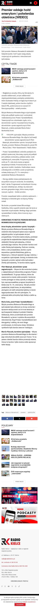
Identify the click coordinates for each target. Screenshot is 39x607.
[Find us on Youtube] (8, 586)
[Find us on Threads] (15, 586)
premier (23, 412)
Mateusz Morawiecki (12, 412)
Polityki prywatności (28, 602)
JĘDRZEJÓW (31, 412)
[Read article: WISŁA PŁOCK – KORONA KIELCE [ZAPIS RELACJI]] (6, 457)
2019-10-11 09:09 (23, 21)
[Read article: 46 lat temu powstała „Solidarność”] (6, 80)
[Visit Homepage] (8, 3)
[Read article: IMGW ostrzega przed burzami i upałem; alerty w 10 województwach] (6, 71)
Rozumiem (20, 604)
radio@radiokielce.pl (8, 559)
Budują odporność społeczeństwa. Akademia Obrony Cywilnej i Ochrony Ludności (24, 449)
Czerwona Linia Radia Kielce (10, 566)
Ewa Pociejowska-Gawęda (9, 21)
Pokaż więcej (20, 86)
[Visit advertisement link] (20, 495)
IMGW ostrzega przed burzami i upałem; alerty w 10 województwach (23, 71)
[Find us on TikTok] (19, 586)
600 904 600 (24, 566)
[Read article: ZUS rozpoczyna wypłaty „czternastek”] (6, 473)
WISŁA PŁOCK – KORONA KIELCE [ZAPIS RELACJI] (21, 456)
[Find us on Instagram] (5, 586)
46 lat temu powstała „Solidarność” (20, 78)
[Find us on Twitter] (12, 586)
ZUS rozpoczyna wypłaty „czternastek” (20, 472)
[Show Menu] (31, 3)
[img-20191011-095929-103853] (3, 396)
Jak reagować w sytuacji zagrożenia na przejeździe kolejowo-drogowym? (20, 465)
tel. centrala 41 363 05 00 (10, 562)
